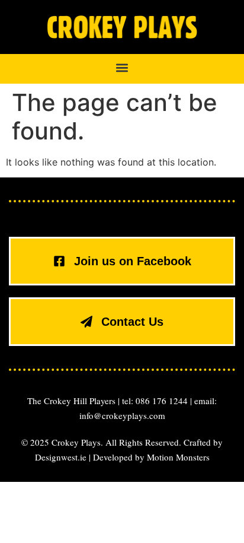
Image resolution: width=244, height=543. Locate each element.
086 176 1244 (162, 401)
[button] (122, 68)
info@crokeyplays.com (122, 415)
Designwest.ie (60, 457)
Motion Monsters (178, 457)
